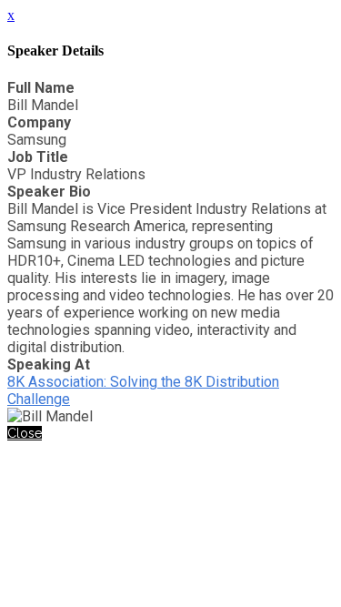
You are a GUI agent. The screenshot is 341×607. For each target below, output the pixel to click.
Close (24, 433)
